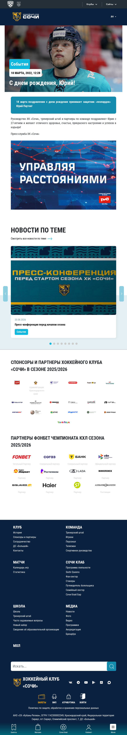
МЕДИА (71, 606)
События (21, 331)
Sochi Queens (72, 572)
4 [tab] (62, 344)
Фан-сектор (72, 576)
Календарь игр (21, 567)
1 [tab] (50, 344)
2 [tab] (54, 344)
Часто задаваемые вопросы (28, 620)
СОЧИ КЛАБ (75, 562)
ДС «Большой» (20, 546)
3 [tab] (58, 344)
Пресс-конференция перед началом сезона (40, 324)
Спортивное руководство (79, 550)
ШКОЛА (19, 606)
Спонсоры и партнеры (24, 537)
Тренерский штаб (75, 532)
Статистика (19, 572)
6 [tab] (69, 344)
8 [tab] (76, 344)
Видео (69, 620)
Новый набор (20, 625)
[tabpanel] (63, 292)
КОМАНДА (74, 527)
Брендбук (71, 634)
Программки (72, 625)
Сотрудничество (21, 541)
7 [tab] (73, 344)
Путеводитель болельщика (80, 585)
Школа (16, 611)
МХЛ (16, 646)
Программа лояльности (78, 567)
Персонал (71, 541)
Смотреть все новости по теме (29, 238)
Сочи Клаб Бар (73, 594)
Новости (70, 611)
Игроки (69, 537)
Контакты (18, 550)
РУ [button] (112, 16)
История (17, 532)
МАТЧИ (19, 562)
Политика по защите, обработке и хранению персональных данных (63, 708)
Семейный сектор (75, 590)
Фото (68, 616)
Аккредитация (73, 629)
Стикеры (70, 581)
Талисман (71, 546)
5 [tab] (65, 344)
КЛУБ (17, 527)
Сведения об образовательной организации (36, 629)
